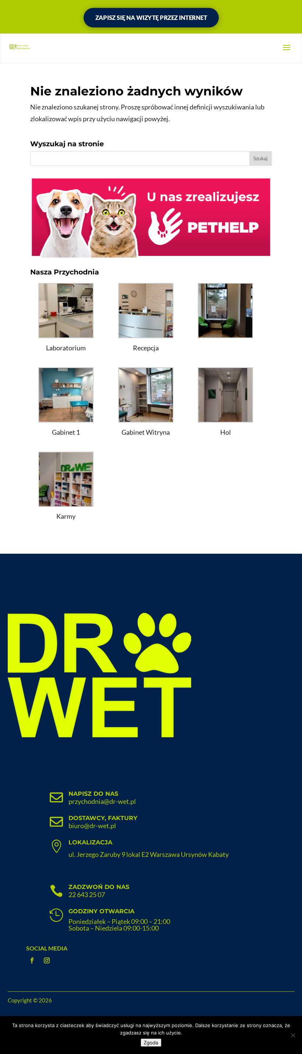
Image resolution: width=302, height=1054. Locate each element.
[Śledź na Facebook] (32, 960)
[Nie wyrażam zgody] (292, 1035)
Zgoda (151, 1043)
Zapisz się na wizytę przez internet (151, 17)
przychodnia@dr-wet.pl (102, 801)
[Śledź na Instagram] (47, 960)
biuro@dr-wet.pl (92, 826)
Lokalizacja (90, 842)
